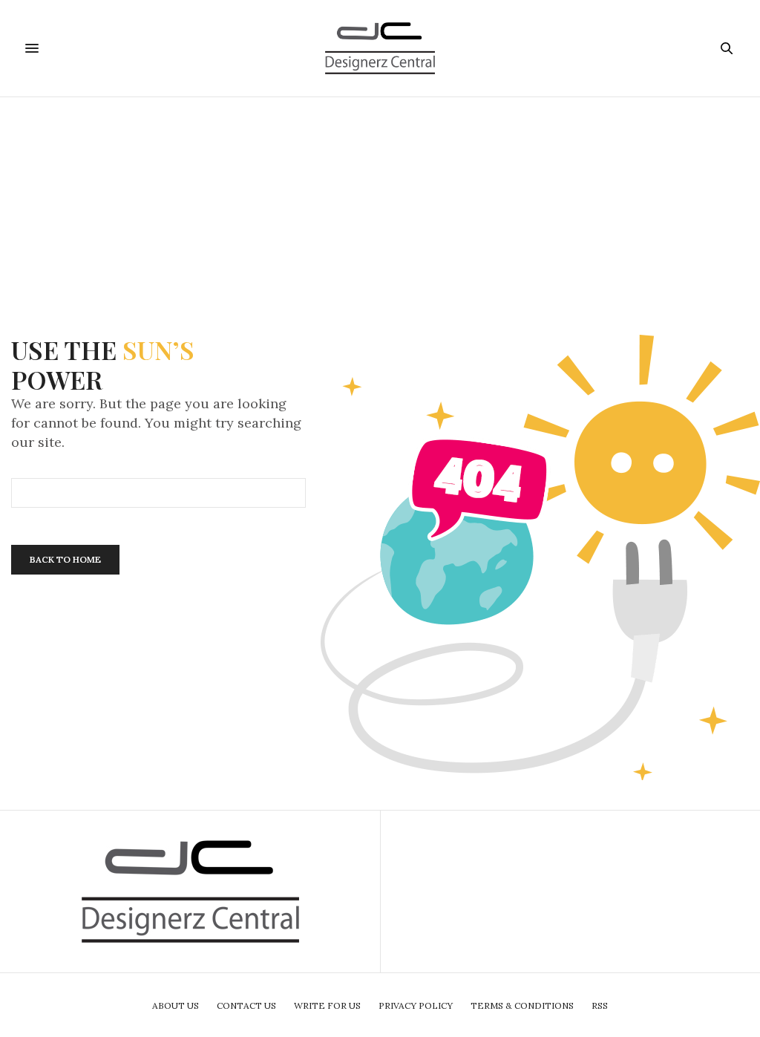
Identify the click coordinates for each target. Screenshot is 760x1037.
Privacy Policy (416, 1005)
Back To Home (65, 559)
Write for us (327, 1005)
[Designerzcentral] (380, 48)
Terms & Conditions (522, 1005)
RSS (600, 1005)
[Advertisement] (380, 201)
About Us (175, 1005)
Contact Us (246, 1005)
